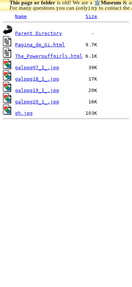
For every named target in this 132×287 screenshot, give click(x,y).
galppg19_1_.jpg (37, 90)
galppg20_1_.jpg (37, 101)
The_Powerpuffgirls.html (48, 56)
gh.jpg (24, 113)
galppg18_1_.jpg (37, 79)
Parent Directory (38, 33)
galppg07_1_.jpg (37, 67)
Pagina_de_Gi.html (40, 44)
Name (21, 16)
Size (91, 16)
